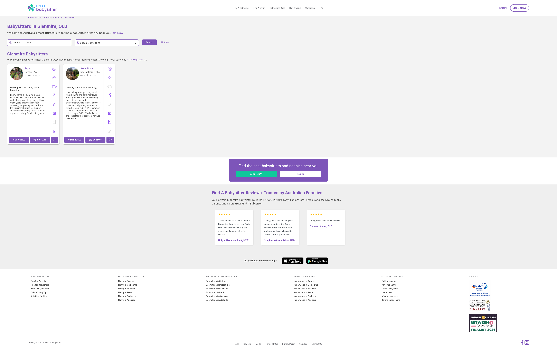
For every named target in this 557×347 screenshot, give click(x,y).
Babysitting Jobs (277, 8)
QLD (62, 17)
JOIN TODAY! (256, 174)
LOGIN (300, 174)
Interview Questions (40, 288)
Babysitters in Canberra (217, 296)
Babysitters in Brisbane (217, 288)
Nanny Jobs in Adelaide (305, 300)
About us (303, 344)
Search (39, 17)
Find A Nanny (259, 8)
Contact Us (310, 8)
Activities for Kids (39, 296)
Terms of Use (272, 344)
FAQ (321, 8)
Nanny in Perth (125, 292)
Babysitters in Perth (215, 292)
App (237, 344)
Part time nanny (388, 285)
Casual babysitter (389, 288)
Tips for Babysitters (40, 285)
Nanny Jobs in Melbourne (306, 285)
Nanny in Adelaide (126, 300)
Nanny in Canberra (127, 296)
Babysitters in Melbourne (218, 285)
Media (258, 344)
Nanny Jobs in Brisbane (305, 288)
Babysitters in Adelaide (217, 300)
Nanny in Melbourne (127, 285)
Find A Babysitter (241, 8)
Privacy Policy (288, 344)
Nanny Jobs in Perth (303, 292)
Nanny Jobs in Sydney (304, 281)
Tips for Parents (38, 281)
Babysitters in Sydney (216, 281)
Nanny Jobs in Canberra (305, 296)
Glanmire (70, 17)
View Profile (19, 140)
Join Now (519, 8)
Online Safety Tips (39, 292)
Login (503, 8)
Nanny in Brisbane (126, 288)
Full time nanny (388, 281)
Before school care (390, 300)
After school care (389, 296)
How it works (295, 8)
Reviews (247, 344)
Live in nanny (387, 292)
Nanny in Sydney (126, 281)
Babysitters (51, 17)
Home (31, 17)
